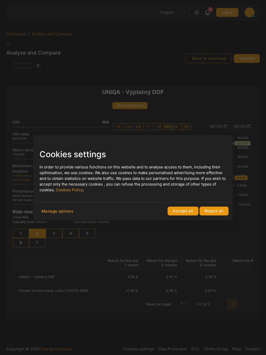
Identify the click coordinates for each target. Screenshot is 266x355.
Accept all (183, 210)
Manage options (57, 211)
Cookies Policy (69, 189)
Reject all (214, 210)
